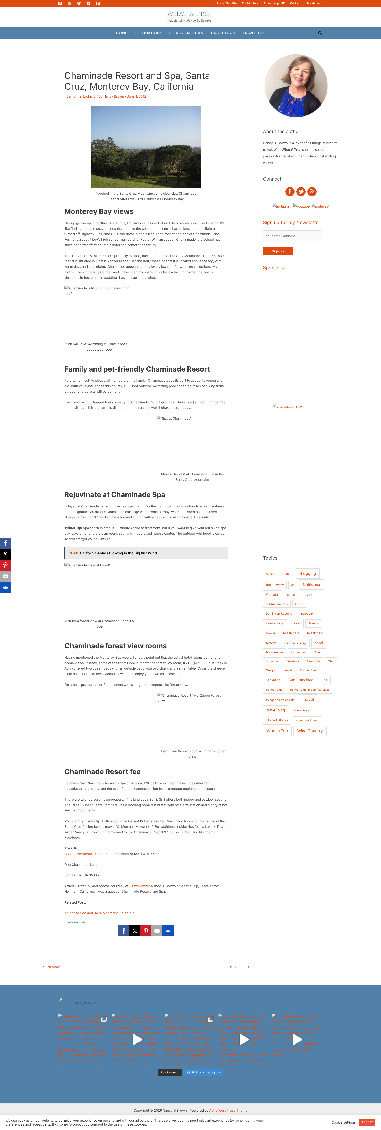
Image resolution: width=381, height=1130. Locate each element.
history (271, 643)
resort (288, 670)
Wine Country (310, 730)
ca (293, 585)
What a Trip (277, 730)
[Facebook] (60, 3)
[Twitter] (79, 3)
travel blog (276, 710)
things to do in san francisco (310, 689)
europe (307, 613)
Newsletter (313, 3)
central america (277, 604)
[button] (320, 33)
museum (272, 661)
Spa (324, 680)
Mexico (318, 652)
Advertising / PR (274, 3)
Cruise (299, 604)
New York (313, 661)
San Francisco (300, 680)
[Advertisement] (316, 342)
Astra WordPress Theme (228, 1110)
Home (121, 33)
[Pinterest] (98, 3)
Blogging (308, 573)
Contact (295, 3)
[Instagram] (69, 3)
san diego (273, 680)
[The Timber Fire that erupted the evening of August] (190, 1039)
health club (315, 633)
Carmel (311, 594)
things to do (274, 689)
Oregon (271, 670)
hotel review (275, 652)
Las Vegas (298, 652)
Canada (272, 595)
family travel (275, 623)
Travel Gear (222, 33)
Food (296, 623)
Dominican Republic (279, 613)
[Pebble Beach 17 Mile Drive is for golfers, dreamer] (83, 1039)
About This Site (227, 3)
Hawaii (270, 633)
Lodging (89, 96)
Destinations (148, 33)
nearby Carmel (99, 272)
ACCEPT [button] (367, 1122)
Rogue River (308, 670)
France (313, 623)
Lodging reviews (186, 33)
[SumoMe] (168, 930)
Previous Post (56, 967)
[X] (134, 930)
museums (292, 661)
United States (277, 720)
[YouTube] (88, 3)
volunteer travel (307, 720)
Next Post (239, 967)
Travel (308, 699)
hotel (319, 643)
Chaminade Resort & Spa (83, 854)
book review (275, 585)
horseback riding (295, 643)
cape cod (292, 594)
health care (291, 633)
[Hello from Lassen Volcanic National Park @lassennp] (137, 1039)
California (73, 96)
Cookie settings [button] (344, 1122)
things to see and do (280, 700)
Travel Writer (140, 886)
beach (287, 573)
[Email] (156, 930)
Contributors (250, 3)
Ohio (331, 661)
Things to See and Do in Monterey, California (99, 913)
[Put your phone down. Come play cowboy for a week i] (297, 1039)
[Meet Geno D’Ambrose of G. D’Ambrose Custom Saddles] (243, 1039)
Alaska (270, 573)
